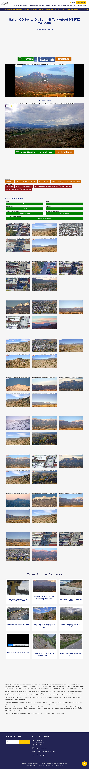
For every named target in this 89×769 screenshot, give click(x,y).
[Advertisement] (44, 45)
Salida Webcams (56, 181)
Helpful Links (79, 5)
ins (44, 755)
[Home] (5, 4)
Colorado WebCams (44, 181)
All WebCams (25, 5)
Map (40, 5)
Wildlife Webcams (26, 189)
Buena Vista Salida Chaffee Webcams (26, 181)
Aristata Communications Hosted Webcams (46, 186)
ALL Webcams (9, 181)
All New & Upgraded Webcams (24, 186)
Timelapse (63, 58)
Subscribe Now (81, 2)
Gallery (64, 5)
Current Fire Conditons (25, 213)
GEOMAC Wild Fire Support (44, 218)
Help (74, 5)
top (84, 763)
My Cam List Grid (18, 5)
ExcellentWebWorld (62, 763)
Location (48, 5)
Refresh (28, 58)
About (71, 5)
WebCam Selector (34, 5)
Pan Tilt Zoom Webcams (12, 189)
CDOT (59, 5)
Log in (73, 2)
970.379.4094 (38, 744)
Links (53, 751)
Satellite (64, 203)
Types (43, 5)
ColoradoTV (54, 5)
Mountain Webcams (65, 186)
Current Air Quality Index (64, 213)
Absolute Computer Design (48, 763)
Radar (24, 203)
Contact (84, 5)
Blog (68, 5)
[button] (18, 229)
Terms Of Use (59, 765)
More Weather (29, 152)
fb (33, 755)
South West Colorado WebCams (71, 181)
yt (40, 755)
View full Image (47, 152)
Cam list (47, 751)
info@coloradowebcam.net (41, 748)
